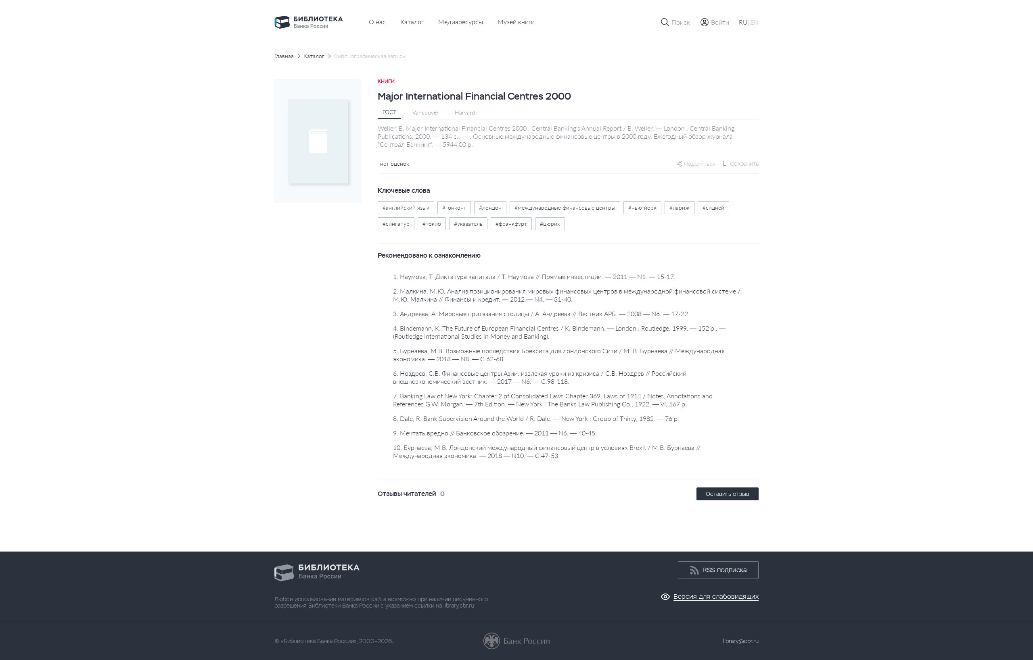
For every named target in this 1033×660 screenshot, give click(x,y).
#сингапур (396, 223)
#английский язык (406, 207)
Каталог (412, 21)
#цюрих (550, 223)
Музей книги (516, 21)
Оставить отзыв (727, 494)
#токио (431, 223)
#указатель (468, 223)
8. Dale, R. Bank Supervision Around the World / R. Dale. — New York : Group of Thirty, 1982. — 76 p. (536, 418)
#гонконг (454, 207)
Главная (284, 56)
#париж (679, 207)
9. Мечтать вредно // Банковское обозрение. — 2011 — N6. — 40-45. (495, 433)
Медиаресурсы (460, 21)
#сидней (713, 207)
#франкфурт (511, 223)
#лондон (490, 207)
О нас (377, 21)
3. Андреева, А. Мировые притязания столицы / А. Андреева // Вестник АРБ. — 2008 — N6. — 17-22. (541, 313)
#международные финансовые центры (564, 207)
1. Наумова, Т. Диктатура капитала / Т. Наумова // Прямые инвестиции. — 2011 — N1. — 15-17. (534, 276)
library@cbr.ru (741, 641)
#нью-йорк (642, 207)
